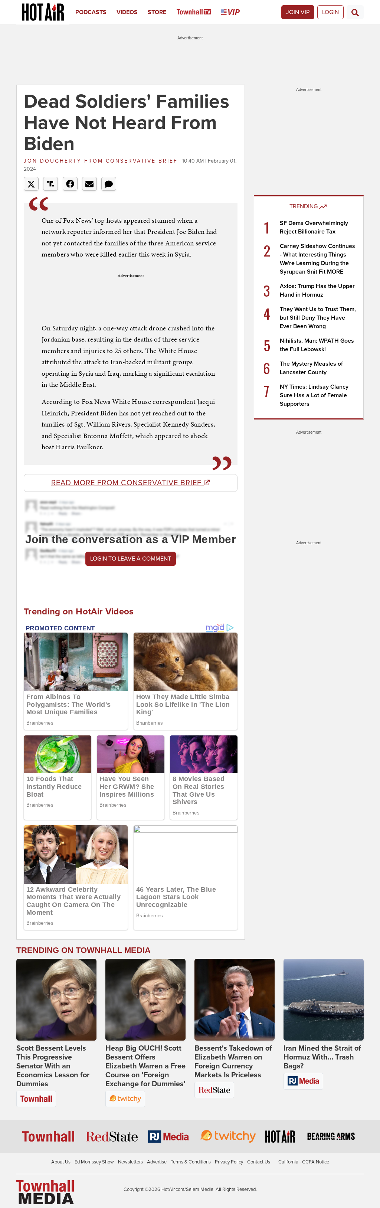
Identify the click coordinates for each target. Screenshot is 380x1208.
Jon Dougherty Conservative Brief (102, 161)
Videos (127, 12)
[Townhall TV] (199, 12)
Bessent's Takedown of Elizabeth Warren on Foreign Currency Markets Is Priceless (233, 1062)
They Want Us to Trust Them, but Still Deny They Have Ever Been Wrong (318, 318)
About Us (61, 1162)
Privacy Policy (229, 1162)
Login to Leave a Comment (130, 558)
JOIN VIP (297, 12)
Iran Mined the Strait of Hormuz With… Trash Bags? (322, 1057)
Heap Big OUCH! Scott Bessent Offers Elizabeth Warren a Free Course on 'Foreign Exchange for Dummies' (145, 1066)
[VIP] (235, 12)
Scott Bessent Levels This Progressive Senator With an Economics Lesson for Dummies (52, 1066)
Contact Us (258, 1162)
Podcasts (91, 12)
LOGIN (330, 12)
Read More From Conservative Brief (127, 483)
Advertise (157, 1162)
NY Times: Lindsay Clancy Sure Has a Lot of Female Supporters (314, 395)
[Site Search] (355, 12)
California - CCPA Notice (303, 1162)
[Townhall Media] (45, 1192)
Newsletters (130, 1162)
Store (157, 12)
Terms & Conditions (191, 1162)
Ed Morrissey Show (94, 1162)
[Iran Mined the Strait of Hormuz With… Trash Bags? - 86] (324, 1000)
